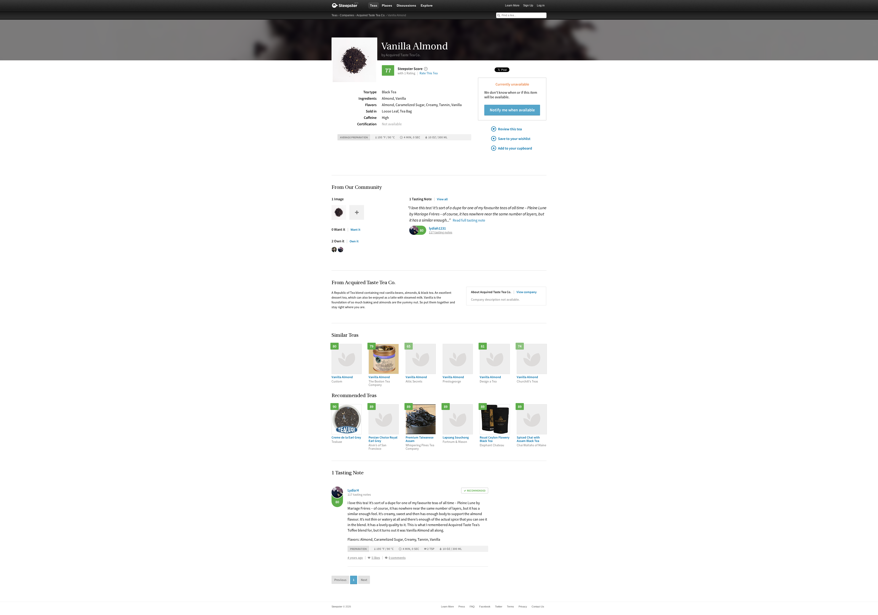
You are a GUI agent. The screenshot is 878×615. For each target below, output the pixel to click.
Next (364, 580)
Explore (427, 5)
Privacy (523, 606)
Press (461, 606)
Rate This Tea (429, 73)
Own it (354, 241)
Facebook (484, 606)
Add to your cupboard (515, 148)
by (400, 55)
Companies (347, 15)
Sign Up (528, 5)
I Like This (369, 558)
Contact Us (538, 606)
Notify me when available (512, 109)
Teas (373, 5)
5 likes (376, 557)
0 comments (397, 557)
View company (527, 292)
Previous (340, 580)
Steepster (348, 5)
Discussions (406, 5)
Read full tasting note (469, 220)
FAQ (472, 606)
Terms (510, 606)
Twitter (498, 606)
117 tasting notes (440, 232)
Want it (355, 229)
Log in (541, 5)
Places (387, 5)
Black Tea (389, 92)
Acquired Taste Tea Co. (370, 15)
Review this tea (510, 129)
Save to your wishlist (514, 138)
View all (442, 199)
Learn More (512, 5)
